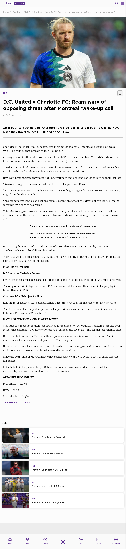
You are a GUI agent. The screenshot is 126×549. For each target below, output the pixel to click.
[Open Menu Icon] (122, 3)
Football (16, 12)
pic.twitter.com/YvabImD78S (81, 233)
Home (6, 12)
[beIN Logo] (15, 3)
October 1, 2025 (78, 237)
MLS (26, 12)
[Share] (120, 93)
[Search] (117, 3)
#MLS (27, 403)
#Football (11, 403)
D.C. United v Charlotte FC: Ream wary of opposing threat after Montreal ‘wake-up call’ (73, 12)
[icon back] (4, 3)
